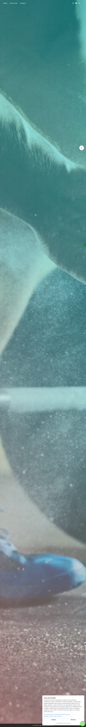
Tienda (5, 3)
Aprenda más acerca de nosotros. (53, 716)
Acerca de (13, 3)
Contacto (23, 3)
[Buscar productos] (82, 148)
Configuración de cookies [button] (63, 723)
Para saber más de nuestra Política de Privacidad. (57, 714)
